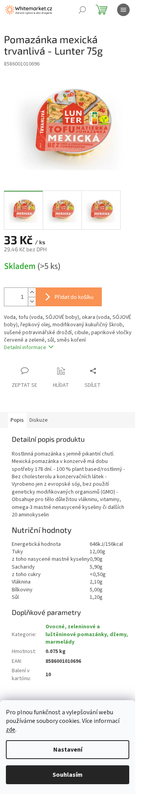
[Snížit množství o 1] (32, 301)
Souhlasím (67, 774)
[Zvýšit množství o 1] (32, 292)
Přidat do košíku (74, 296)
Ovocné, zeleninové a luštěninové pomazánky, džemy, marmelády (86, 634)
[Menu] (123, 10)
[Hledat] (82, 10)
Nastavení (67, 749)
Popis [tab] (17, 420)
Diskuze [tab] (38, 420)
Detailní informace (25, 347)
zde (10, 729)
